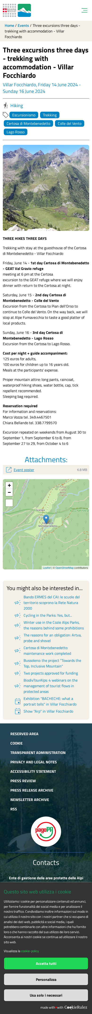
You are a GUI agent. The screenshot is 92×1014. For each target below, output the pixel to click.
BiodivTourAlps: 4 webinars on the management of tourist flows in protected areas (46, 685)
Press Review (23, 781)
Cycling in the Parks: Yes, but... (43, 615)
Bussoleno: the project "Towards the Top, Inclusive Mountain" (47, 663)
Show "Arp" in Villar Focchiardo (43, 711)
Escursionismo (23, 115)
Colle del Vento (69, 123)
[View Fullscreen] (9, 502)
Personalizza (46, 979)
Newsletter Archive (29, 799)
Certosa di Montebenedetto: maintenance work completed (42, 650)
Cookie (16, 743)
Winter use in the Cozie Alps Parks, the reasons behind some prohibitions (49, 625)
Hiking (16, 105)
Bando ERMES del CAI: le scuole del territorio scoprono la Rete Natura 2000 (47, 602)
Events (23, 25)
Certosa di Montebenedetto (28, 123)
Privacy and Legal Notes (33, 762)
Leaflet (47, 567)
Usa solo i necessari (46, 995)
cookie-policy (30, 951)
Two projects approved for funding (46, 673)
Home (9, 25)
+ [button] (9, 485)
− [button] (9, 492)
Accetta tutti (46, 963)
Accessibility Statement (33, 771)
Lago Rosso (16, 132)
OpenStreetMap (64, 567)
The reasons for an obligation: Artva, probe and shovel (48, 637)
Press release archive (31, 790)
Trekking (50, 115)
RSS (13, 809)
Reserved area (24, 734)
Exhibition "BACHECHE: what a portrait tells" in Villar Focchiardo (45, 701)
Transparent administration (38, 752)
